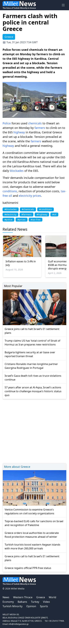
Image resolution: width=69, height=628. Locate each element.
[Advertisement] (34, 430)
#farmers (26, 214)
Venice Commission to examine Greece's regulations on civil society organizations (29, 511)
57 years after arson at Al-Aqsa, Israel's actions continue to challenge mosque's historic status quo (33, 391)
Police (7, 123)
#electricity (10, 214)
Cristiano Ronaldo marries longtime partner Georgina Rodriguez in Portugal (31, 366)
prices (37, 196)
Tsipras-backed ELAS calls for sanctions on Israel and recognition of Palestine (34, 523)
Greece (40, 597)
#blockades (10, 209)
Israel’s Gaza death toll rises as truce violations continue (33, 377)
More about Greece (17, 467)
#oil (54, 214)
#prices (21, 219)
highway (19, 132)
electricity (25, 196)
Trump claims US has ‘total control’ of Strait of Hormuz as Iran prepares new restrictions (32, 342)
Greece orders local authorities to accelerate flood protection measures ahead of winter (32, 535)
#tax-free (35, 219)
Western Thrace (22, 597)
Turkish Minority (12, 606)
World (52, 597)
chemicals (35, 123)
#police (8, 219)
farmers (39, 128)
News (6, 597)
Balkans (22, 602)
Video (46, 602)
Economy (8, 602)
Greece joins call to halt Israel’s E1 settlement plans (32, 331)
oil (10, 196)
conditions (10, 191)
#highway (42, 214)
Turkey (35, 602)
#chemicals (28, 209)
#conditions (45, 209)
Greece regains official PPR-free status (28, 568)
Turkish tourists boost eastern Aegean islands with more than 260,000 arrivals (32, 546)
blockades (17, 171)
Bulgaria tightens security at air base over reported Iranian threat (30, 354)
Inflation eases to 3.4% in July (21, 263)
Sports (44, 606)
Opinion (31, 606)
